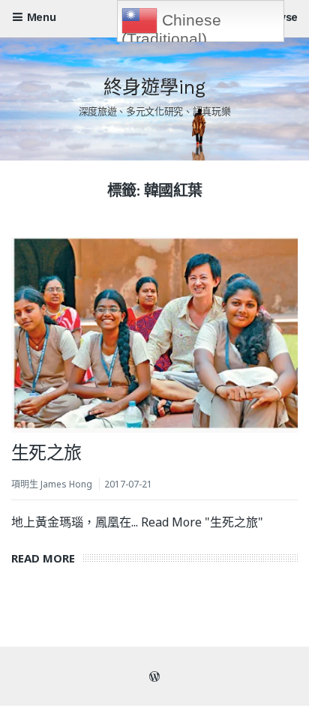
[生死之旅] (154, 335)
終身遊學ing (155, 87)
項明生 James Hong (51, 484)
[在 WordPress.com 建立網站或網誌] (154, 677)
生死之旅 (46, 453)
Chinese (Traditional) (171, 26)
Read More (46, 558)
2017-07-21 (128, 484)
